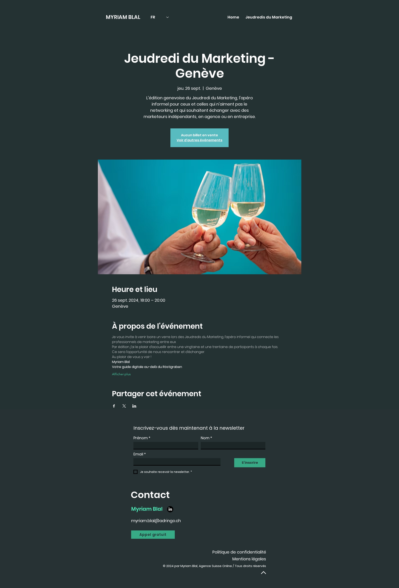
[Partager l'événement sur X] (124, 406)
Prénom (141, 438)
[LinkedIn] (170, 509)
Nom (206, 438)
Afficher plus (121, 374)
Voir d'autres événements (199, 140)
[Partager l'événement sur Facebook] (114, 406)
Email (139, 454)
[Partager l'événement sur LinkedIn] (134, 406)
